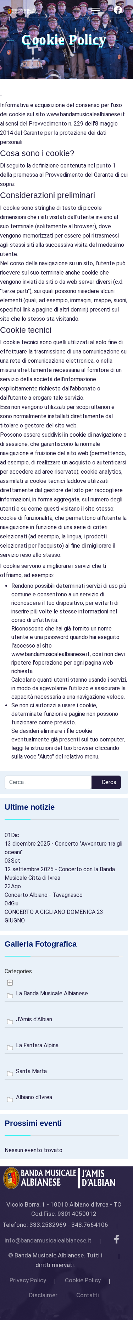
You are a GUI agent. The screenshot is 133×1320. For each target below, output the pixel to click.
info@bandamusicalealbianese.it (48, 1240)
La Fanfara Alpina (37, 1045)
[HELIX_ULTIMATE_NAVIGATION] (95, 10)
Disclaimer (43, 1295)
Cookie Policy (83, 1280)
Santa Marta (31, 1071)
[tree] (64, 1040)
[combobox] (48, 782)
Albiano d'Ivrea (34, 1097)
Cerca (108, 782)
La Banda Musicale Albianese (52, 993)
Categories (18, 971)
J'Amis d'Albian (34, 1019)
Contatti (87, 1295)
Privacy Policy (28, 1280)
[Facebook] (118, 11)
